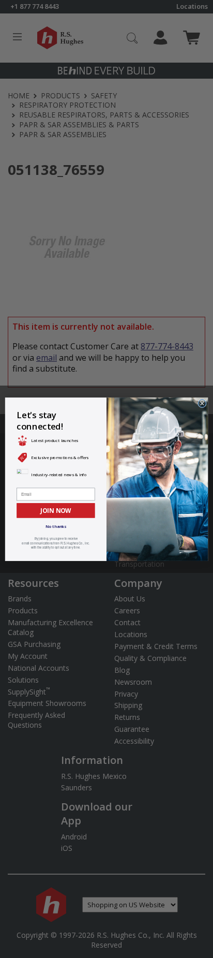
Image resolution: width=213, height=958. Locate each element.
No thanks (56, 526)
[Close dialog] (202, 403)
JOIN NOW (55, 510)
